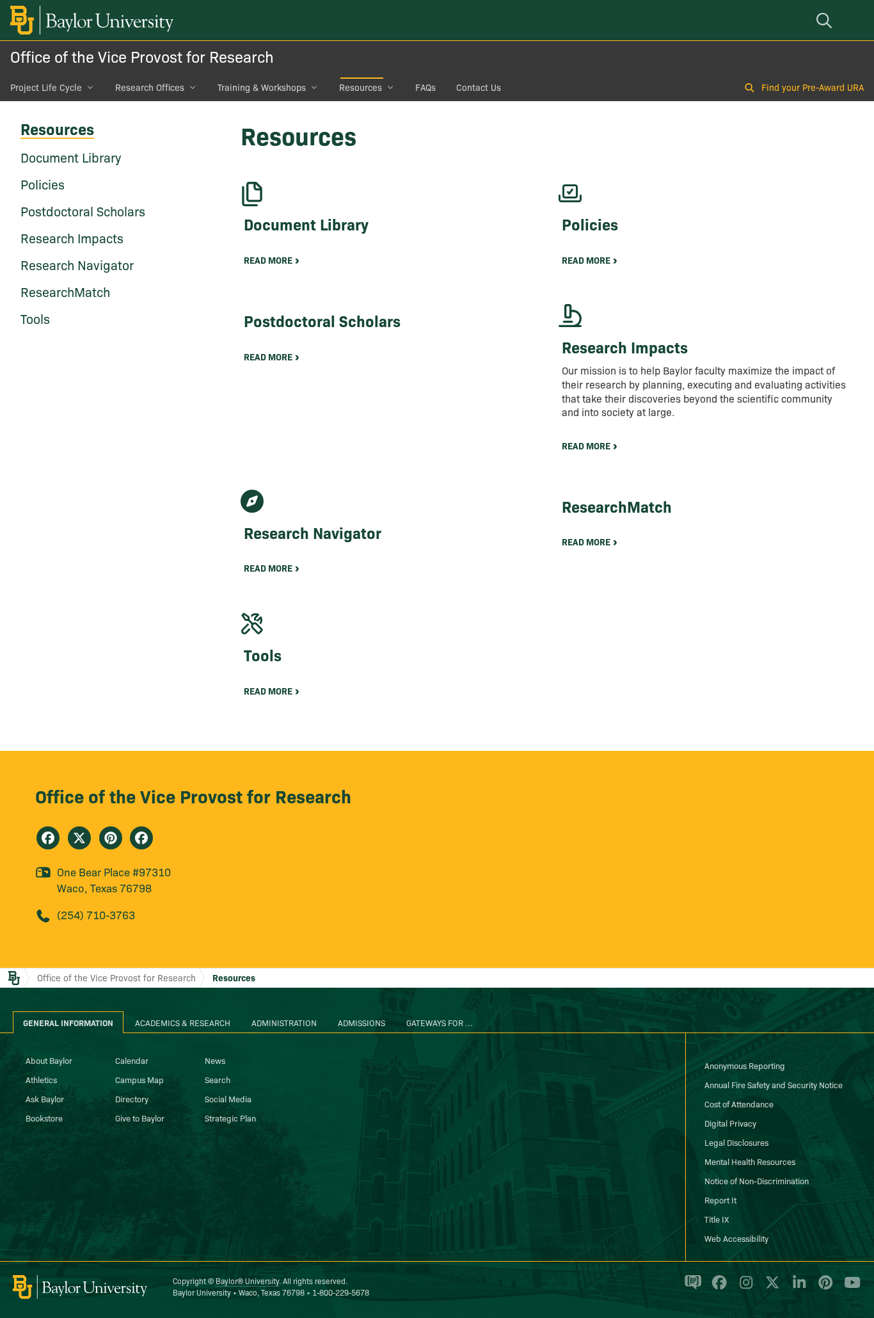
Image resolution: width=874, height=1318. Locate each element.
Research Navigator (77, 264)
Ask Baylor (45, 1098)
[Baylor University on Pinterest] (823, 1288)
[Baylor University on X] (770, 1288)
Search (217, 1079)
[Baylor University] (89, 20)
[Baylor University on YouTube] (849, 1288)
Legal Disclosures (736, 1142)
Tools (35, 318)
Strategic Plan (230, 1117)
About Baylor (49, 1060)
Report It (720, 1199)
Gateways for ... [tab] (439, 1022)
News (215, 1060)
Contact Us (478, 87)
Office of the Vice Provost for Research (142, 56)
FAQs (425, 87)
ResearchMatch (65, 291)
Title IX (716, 1219)
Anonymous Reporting (744, 1065)
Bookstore (44, 1117)
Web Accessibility (736, 1238)
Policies (42, 184)
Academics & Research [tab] (182, 1022)
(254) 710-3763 (96, 914)
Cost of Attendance (739, 1103)
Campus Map (139, 1079)
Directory (131, 1098)
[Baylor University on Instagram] (744, 1288)
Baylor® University (247, 1280)
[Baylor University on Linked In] (797, 1288)
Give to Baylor (139, 1117)
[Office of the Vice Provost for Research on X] (79, 838)
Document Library (70, 157)
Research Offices (149, 87)
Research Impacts (71, 237)
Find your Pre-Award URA (812, 87)
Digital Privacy (730, 1123)
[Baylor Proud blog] (691, 1288)
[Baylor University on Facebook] (717, 1288)
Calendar (131, 1060)
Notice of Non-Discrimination (756, 1180)
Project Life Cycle (46, 87)
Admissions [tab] (361, 1022)
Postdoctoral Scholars (82, 211)
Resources (360, 87)
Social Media (228, 1098)
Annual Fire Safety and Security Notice (773, 1084)
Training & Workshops (262, 87)
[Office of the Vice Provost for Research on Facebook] (48, 838)
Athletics (41, 1079)
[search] (826, 20)
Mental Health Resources (749, 1161)
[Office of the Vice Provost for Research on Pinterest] (110, 838)
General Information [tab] (68, 1022)
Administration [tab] (284, 1022)
